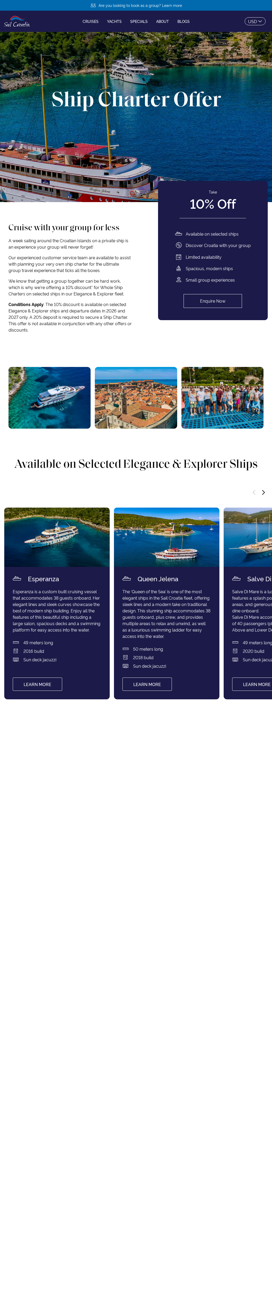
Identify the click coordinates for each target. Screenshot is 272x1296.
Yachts (114, 21)
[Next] (263, 492)
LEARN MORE (37, 684)
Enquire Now (213, 301)
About (162, 21)
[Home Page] (17, 21)
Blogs (183, 21)
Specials (139, 21)
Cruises (91, 21)
